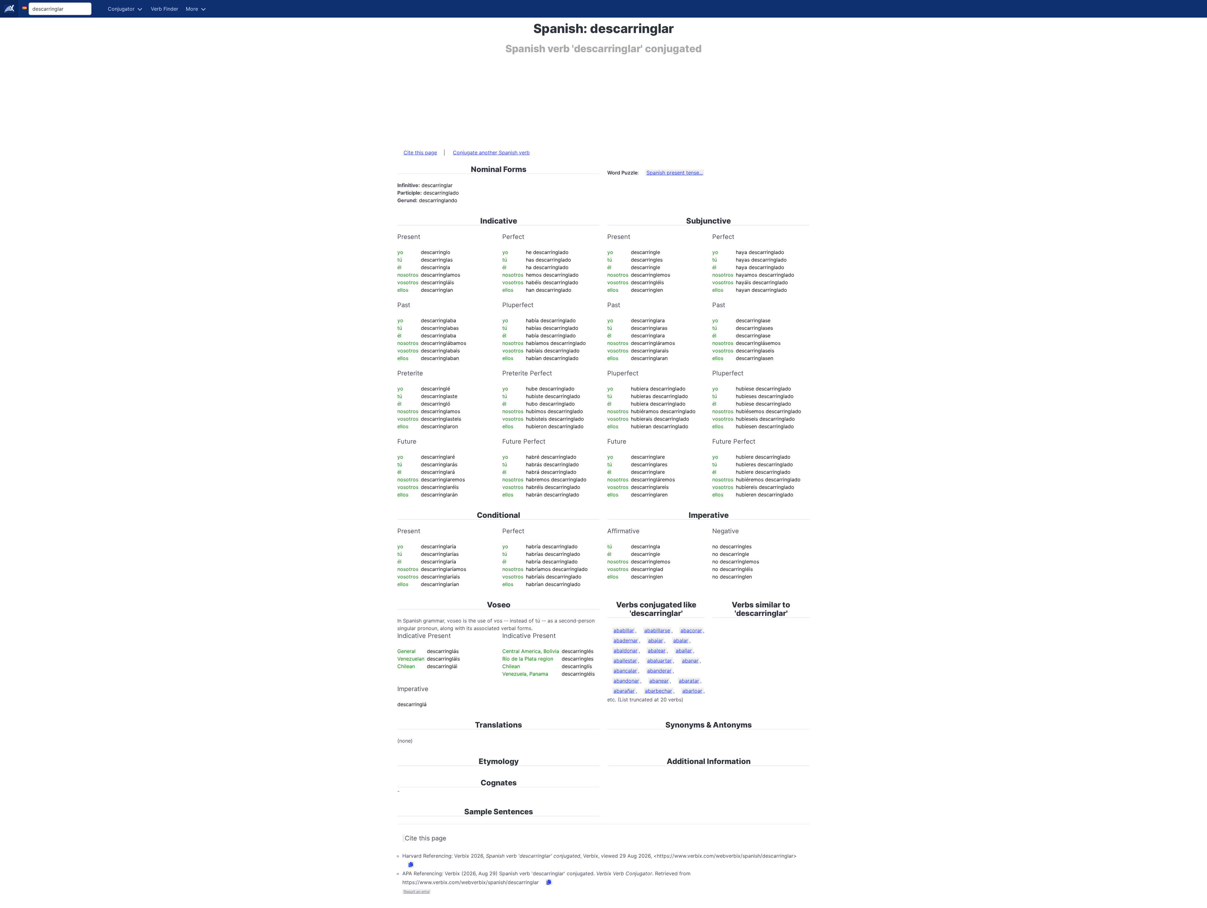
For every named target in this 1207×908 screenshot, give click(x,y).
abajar (655, 640)
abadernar (626, 640)
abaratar (689, 681)
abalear (656, 650)
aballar (684, 650)
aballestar (625, 660)
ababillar (624, 630)
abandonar (626, 681)
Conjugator (121, 9)
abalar (680, 640)
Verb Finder (164, 9)
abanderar (659, 670)
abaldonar (625, 650)
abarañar (624, 691)
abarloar (692, 691)
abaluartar (659, 660)
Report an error (417, 891)
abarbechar (658, 691)
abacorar (691, 630)
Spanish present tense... (675, 172)
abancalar (625, 670)
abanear (659, 681)
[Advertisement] (585, 98)
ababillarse (657, 630)
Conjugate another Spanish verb (491, 152)
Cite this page (420, 152)
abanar (690, 660)
